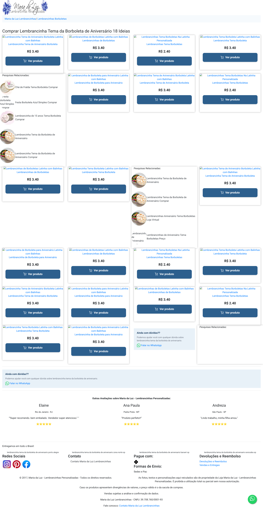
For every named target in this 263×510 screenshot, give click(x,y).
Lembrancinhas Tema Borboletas (164, 44)
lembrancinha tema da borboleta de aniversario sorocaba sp (230, 452)
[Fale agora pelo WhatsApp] (252, 499)
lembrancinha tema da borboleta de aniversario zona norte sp (98, 452)
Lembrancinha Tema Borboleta (230, 40)
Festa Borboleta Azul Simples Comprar (36, 102)
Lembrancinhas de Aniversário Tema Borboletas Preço (166, 236)
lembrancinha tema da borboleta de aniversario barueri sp (164, 452)
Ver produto (35, 61)
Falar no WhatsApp (151, 345)
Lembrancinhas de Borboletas (98, 40)
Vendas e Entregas (210, 465)
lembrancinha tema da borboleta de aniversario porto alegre (33, 452)
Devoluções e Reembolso (213, 461)
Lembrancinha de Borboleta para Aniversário (99, 82)
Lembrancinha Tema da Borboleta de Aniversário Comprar (35, 155)
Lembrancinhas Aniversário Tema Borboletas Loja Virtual (171, 218)
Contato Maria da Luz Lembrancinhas (90, 461)
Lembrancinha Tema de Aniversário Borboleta (33, 44)
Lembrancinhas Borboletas (52, 18)
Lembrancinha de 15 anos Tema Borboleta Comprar (38, 117)
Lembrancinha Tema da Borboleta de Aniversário (35, 136)
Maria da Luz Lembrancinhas (20, 18)
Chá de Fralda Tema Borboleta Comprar (36, 87)
